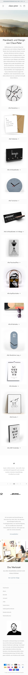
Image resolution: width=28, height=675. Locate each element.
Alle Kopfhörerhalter (13, 293)
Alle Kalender (13, 386)
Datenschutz (6, 605)
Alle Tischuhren (13, 201)
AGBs (4, 601)
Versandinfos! (14, 534)
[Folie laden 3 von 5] (14, 484)
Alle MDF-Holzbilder (13, 448)
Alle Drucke (13, 417)
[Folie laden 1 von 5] (10, 484)
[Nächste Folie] (20, 483)
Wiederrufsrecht (7, 612)
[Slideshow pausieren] (26, 483)
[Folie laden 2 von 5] (12, 484)
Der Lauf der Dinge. (14, 578)
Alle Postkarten (13, 139)
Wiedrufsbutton (7, 615)
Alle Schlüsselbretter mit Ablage (13, 231)
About (4, 591)
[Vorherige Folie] (7, 483)
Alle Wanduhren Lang (13, 355)
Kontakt (5, 594)
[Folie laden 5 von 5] (18, 484)
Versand (5, 598)
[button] (3, 6)
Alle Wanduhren (13, 108)
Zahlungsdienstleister (8, 608)
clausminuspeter (11, 672)
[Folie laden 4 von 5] (16, 484)
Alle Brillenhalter (13, 324)
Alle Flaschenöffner (13, 262)
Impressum (6, 587)
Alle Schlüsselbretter (13, 170)
